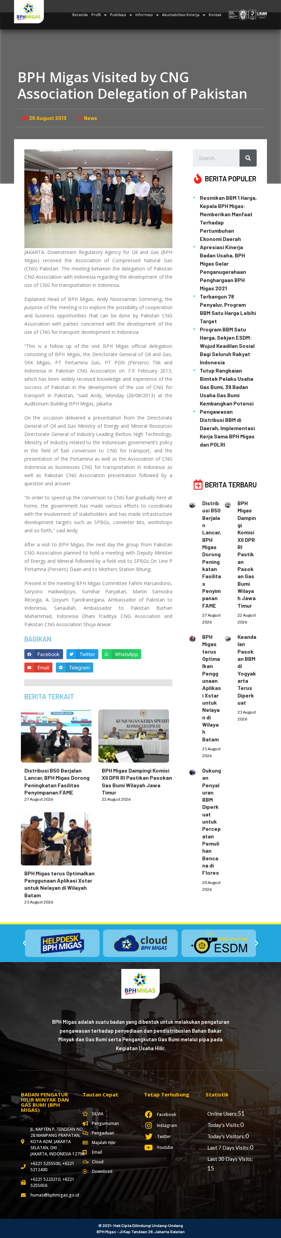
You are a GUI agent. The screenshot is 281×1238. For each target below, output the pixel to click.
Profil (96, 14)
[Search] (248, 158)
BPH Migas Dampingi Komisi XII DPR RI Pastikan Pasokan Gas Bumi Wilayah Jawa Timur (246, 554)
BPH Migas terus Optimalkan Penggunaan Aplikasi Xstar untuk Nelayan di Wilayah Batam (211, 687)
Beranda (80, 14)
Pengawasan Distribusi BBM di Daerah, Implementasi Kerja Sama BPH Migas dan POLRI (227, 428)
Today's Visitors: (226, 1136)
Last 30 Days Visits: (230, 1159)
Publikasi (118, 14)
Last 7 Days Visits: (228, 1147)
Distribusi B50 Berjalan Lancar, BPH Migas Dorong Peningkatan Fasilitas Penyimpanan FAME (211, 554)
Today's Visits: (223, 1125)
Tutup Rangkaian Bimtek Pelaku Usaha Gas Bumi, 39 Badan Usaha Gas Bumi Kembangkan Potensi (227, 386)
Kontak (215, 14)
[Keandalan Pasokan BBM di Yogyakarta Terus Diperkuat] (231, 637)
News (90, 118)
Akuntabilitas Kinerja (180, 14)
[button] (24, 943)
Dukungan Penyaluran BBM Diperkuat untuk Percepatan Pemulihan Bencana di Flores (211, 821)
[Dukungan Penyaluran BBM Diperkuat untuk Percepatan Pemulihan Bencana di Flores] (196, 771)
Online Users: (222, 1113)
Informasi (144, 14)
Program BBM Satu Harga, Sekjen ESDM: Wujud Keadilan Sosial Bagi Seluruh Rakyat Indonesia (227, 345)
